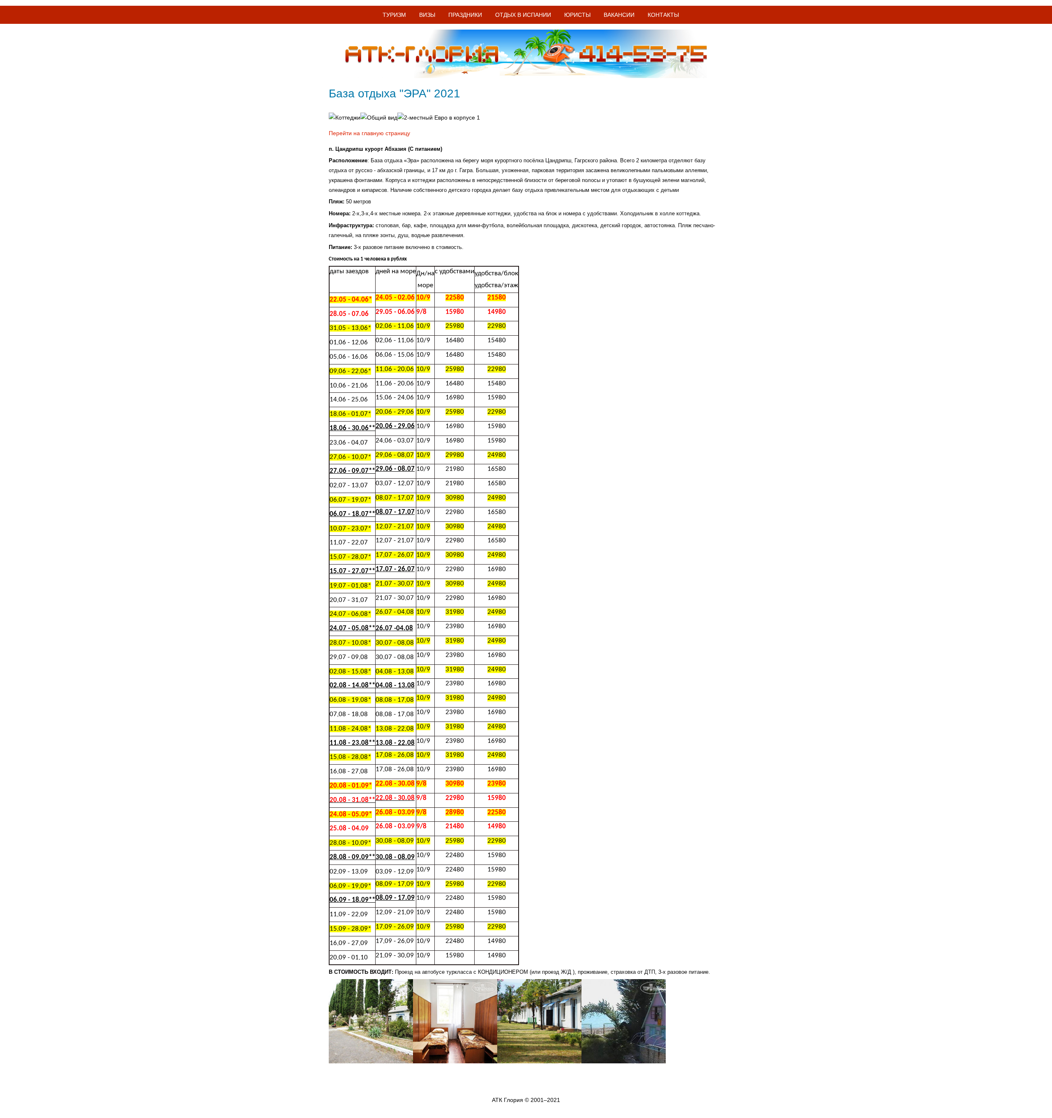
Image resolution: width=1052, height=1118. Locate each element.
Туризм (394, 15)
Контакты (663, 15)
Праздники (465, 15)
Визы (427, 15)
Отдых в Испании (523, 15)
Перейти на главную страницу (369, 133)
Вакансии (619, 15)
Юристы (577, 15)
